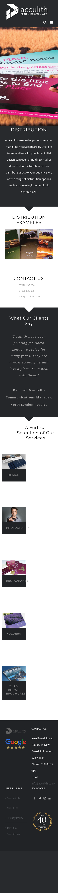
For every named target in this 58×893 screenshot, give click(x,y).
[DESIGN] (14, 461)
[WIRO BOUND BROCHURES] (14, 673)
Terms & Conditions (13, 831)
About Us (12, 808)
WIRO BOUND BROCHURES (16, 690)
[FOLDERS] (14, 620)
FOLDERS (14, 633)
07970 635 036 (26, 285)
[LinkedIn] (49, 798)
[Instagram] (45, 798)
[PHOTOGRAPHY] (14, 514)
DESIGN (14, 474)
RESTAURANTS (17, 580)
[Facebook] (35, 798)
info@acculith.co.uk (29, 296)
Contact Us (13, 798)
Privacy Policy (15, 818)
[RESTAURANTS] (14, 567)
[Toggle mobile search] (45, 22)
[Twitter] (40, 798)
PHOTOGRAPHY (18, 527)
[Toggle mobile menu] (51, 22)
